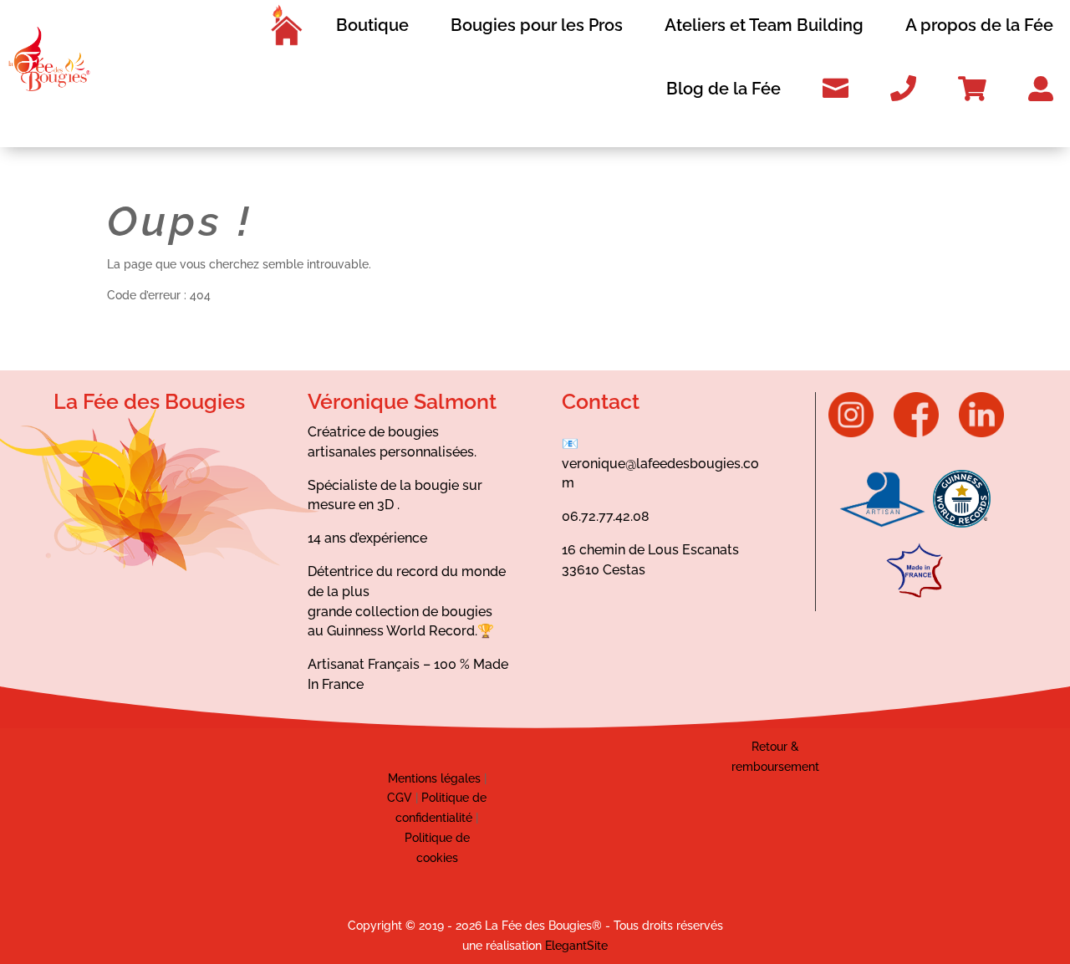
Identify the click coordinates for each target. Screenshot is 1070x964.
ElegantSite (576, 945)
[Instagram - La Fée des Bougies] (859, 433)
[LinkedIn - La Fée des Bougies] (981, 433)
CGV (399, 797)
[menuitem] (286, 25)
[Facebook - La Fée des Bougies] (924, 433)
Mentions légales (434, 778)
